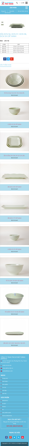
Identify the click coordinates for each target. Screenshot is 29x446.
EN (20, 3)
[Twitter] (14, 437)
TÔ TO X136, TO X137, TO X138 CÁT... (14, 93)
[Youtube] (22, 437)
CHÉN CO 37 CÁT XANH (14, 249)
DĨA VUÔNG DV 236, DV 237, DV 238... (14, 155)
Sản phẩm (11, 11)
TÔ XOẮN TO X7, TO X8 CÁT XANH (14, 312)
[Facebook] (6, 437)
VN (23, 3)
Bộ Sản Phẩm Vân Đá (23, 11)
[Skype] (18, 437)
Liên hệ (4, 393)
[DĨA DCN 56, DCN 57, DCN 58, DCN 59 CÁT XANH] (17, 23)
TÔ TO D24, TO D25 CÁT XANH (14, 281)
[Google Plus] (10, 437)
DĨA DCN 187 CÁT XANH (14, 187)
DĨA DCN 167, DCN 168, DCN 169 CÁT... (14, 343)
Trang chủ (3, 11)
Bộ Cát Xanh (8, 12)
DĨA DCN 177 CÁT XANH (14, 218)
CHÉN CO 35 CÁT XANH (14, 124)
